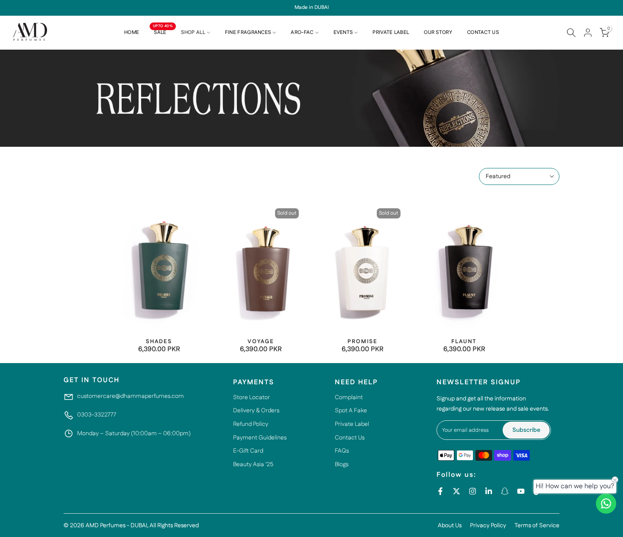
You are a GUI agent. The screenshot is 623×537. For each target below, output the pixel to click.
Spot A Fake (351, 410)
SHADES (159, 341)
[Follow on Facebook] (440, 491)
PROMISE (363, 341)
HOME (131, 32)
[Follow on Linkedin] (488, 491)
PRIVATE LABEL (391, 32)
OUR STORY (438, 32)
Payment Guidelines (259, 438)
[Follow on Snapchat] (505, 491)
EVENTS (343, 32)
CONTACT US (483, 32)
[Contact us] (606, 503)
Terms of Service (537, 525)
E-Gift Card (248, 451)
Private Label (352, 424)
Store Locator (251, 397)
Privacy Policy (488, 525)
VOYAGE (261, 341)
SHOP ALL (193, 32)
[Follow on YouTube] (521, 491)
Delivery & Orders (256, 410)
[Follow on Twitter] (456, 491)
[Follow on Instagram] (472, 491)
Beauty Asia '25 (253, 464)
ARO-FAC (302, 32)
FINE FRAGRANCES (248, 32)
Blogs (341, 464)
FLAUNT (464, 341)
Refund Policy (250, 424)
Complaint (349, 397)
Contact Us (349, 438)
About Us (450, 525)
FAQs (342, 451)
